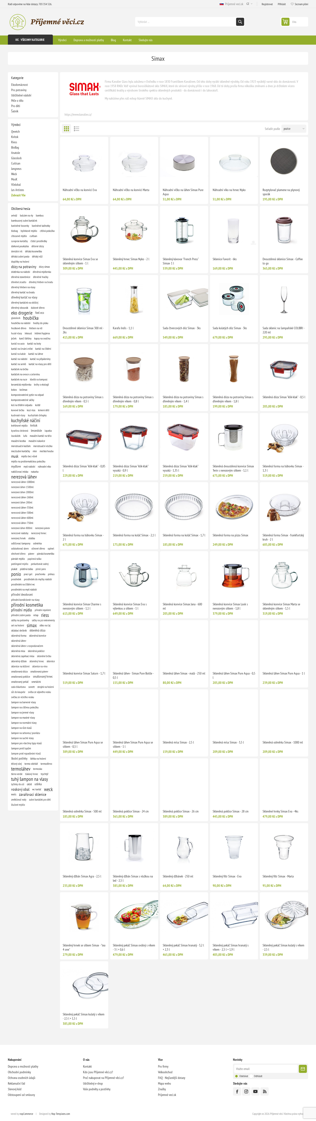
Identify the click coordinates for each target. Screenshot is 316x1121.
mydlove (16, 466)
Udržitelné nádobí (21, 95)
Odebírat (243, 1076)
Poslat (303, 1069)
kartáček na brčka (19, 369)
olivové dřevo (38, 548)
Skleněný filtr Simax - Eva (227, 876)
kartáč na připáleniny (40, 359)
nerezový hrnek (18, 538)
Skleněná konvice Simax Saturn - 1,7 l (84, 673)
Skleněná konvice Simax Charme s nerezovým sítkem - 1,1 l (82, 606)
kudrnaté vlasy (18, 415)
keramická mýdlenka (21, 384)
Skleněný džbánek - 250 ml (178, 876)
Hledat (240, 22)
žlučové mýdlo (18, 804)
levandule (36, 430)
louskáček (15, 436)
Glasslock (16, 158)
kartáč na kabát (18, 354)
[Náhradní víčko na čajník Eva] (84, 161)
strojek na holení (45, 687)
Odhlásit (258, 1076)
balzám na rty (26, 215)
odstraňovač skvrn (20, 548)
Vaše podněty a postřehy (96, 1089)
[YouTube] (255, 1091)
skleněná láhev (18, 640)
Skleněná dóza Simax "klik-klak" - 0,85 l (84, 468)
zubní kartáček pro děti (40, 799)
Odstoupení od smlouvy (21, 1095)
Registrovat (267, 4)
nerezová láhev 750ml (22, 523)
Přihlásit (282, 4)
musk (14, 456)
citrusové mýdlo (19, 236)
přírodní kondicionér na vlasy (25, 599)
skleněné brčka (44, 656)
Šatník (14, 111)
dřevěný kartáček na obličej (24, 302)
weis (13, 794)
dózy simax (44, 266)
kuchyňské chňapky (37, 415)
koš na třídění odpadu (21, 405)
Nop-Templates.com (60, 1114)
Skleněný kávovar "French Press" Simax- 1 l (181, 261)
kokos (14, 389)
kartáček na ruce (19, 379)
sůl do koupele (18, 692)
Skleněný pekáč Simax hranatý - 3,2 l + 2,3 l (183, 947)
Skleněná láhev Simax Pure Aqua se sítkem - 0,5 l (83, 744)
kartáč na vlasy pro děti (40, 364)
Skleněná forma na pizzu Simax (230, 535)
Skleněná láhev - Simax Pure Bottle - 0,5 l (133, 675)
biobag (14, 231)
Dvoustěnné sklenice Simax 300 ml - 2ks (83, 330)
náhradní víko (44, 466)
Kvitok (14, 137)
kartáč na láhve (35, 354)
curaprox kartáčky (19, 241)
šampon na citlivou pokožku (25, 707)
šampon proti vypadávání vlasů (26, 753)
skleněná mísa (18, 651)
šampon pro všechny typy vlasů (26, 743)
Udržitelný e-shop (93, 1083)
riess (45, 615)
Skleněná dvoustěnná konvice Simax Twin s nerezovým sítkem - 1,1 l (233, 468)
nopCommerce (26, 1114)
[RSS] (264, 1091)
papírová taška (34, 558)
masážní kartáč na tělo (41, 436)
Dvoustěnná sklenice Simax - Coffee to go (283, 261)
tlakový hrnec (31, 774)
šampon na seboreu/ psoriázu (25, 733)
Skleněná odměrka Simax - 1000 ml (283, 742)
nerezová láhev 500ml (22, 512)
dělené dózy (37, 246)
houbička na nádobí (20, 323)
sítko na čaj (45, 625)
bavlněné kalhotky (41, 225)
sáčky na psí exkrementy (43, 620)
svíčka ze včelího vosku (22, 697)
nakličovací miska (19, 471)
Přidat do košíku (91, 179)
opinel (51, 548)
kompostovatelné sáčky (22, 400)
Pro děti (15, 106)
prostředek (16, 579)
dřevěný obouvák (19, 307)
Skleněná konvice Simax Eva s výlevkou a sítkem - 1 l (130, 606)
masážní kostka (18, 441)
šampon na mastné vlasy (23, 717)
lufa (25, 436)
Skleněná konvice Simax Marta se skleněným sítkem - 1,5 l (281, 606)
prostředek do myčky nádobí (38, 579)
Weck (14, 174)
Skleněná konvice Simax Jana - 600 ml (182, 606)
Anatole (15, 153)
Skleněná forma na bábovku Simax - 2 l (83, 537)
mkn (35, 451)
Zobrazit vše (18, 195)
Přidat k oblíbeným (76, 179)
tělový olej (16, 763)
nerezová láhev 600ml (22, 518)
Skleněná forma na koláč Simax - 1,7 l (184, 535)
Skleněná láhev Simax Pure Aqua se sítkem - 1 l (133, 744)
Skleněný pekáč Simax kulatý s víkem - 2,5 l (283, 947)
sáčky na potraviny (20, 620)
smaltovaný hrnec (43, 676)
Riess (14, 142)
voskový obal (20, 789)
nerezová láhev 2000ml (22, 492)
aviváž (14, 215)
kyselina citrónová (19, 430)
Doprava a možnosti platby (23, 1066)
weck (48, 789)
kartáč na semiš (18, 364)
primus (51, 574)
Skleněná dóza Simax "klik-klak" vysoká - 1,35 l (180, 468)
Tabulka (66, 128)
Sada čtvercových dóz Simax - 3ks (182, 328)
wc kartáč (36, 789)
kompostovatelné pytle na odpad (27, 395)
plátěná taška (26, 569)
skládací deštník (19, 630)
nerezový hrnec (38, 533)
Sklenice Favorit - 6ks (225, 259)
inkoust (28, 333)
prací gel (28, 574)
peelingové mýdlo (19, 564)
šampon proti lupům (21, 748)
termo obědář (31, 763)
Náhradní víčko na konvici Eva (80, 190)
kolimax (23, 389)
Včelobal (16, 184)
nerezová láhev (24, 476)
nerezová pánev (42, 528)
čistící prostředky (39, 241)
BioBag (15, 147)
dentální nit (16, 251)
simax (32, 625)
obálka (31, 538)
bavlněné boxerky (20, 225)
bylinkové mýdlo (29, 231)
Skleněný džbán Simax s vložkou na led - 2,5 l (133, 878)
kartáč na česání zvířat (22, 348)
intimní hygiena (42, 333)
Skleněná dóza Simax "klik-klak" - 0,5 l (284, 397)
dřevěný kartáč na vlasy (24, 297)
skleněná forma (18, 635)
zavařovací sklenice (32, 794)
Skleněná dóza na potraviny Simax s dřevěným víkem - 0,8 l (133, 399)
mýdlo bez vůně (29, 456)
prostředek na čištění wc (23, 584)
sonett (31, 687)
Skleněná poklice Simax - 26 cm (181, 811)
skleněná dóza (37, 630)
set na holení (17, 625)
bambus (40, 215)
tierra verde (16, 774)
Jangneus (16, 169)
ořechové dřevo (18, 553)
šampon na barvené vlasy (23, 702)
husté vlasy (16, 333)
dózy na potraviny (23, 266)
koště (37, 405)
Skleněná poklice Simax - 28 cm (231, 811)
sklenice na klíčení (20, 666)
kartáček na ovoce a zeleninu (25, 374)
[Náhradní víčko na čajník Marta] (134, 161)
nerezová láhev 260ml (22, 497)
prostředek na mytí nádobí (24, 589)
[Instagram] (246, 1091)
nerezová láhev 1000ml (23, 482)
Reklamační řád (16, 1083)
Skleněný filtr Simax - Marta (278, 876)
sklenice (51, 661)
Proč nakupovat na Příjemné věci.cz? (103, 1078)
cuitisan (33, 236)
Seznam (76, 128)
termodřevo (46, 763)
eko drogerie (22, 312)
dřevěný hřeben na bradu (41, 282)
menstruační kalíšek (21, 446)
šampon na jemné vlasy (22, 712)
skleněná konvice (37, 635)
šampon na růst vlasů (21, 728)
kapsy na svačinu (42, 338)
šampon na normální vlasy (24, 722)
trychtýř (44, 774)
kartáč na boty (34, 343)
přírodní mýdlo (21, 609)
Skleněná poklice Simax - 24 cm (131, 811)
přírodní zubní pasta (21, 615)
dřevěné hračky (40, 277)
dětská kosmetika (33, 251)
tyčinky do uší (17, 784)
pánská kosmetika (45, 553)
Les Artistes (17, 190)
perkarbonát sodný (40, 564)
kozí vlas (31, 410)
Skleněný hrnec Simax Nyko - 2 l (131, 259)
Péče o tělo (17, 100)
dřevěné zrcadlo (18, 282)
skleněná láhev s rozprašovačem (27, 646)
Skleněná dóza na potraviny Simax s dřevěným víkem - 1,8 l (233, 399)
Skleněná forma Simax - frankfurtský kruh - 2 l (283, 537)
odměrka (37, 543)
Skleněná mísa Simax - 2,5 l (178, 742)
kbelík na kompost (38, 379)
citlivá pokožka (47, 231)
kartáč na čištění (43, 348)
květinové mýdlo (19, 425)
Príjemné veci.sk (233, 4)
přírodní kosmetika (27, 604)
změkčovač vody (18, 799)
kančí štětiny (25, 338)
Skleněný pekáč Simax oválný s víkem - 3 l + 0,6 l (134, 947)
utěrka (38, 784)
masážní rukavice (37, 441)
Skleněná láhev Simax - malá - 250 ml (184, 673)
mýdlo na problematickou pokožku (28, 461)
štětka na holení (38, 758)
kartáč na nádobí (19, 359)
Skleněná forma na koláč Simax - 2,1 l (134, 535)
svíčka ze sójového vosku (39, 692)
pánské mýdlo (18, 558)
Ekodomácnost (19, 85)
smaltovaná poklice (20, 676)
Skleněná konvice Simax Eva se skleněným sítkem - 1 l (80, 261)
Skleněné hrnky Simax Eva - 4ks (280, 811)
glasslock (15, 318)
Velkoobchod (165, 1072)
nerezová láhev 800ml (21, 528)
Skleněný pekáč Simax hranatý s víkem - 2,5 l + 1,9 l (231, 947)
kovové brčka (17, 410)
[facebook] (237, 1091)
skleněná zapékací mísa (22, 656)
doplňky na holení (20, 261)
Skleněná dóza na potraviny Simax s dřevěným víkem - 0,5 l (83, 399)
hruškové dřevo (18, 328)
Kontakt (87, 1066)
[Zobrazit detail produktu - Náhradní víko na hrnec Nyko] (234, 161)
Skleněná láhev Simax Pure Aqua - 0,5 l (234, 675)
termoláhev (20, 768)
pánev (31, 553)
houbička (31, 317)
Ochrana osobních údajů (21, 1078)
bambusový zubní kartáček (24, 220)
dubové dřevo (38, 307)
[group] (184, 161)
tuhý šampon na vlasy (29, 779)
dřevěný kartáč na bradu (23, 292)
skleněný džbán (19, 661)
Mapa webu (164, 1083)
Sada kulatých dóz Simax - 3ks (230, 328)
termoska (37, 769)
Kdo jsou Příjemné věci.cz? (98, 1072)
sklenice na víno (39, 666)
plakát (14, 569)
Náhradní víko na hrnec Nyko (229, 190)
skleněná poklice (36, 651)
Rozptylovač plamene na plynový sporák (281, 192)
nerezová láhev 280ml (21, 502)
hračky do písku (40, 323)
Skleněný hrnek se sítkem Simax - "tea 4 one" (84, 947)
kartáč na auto (18, 343)
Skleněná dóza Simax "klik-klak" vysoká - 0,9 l (130, 468)
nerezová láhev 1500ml (22, 487)
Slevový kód (14, 1089)
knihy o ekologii (41, 384)
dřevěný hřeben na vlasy (23, 287)
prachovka (40, 574)
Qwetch (15, 131)
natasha (34, 471)
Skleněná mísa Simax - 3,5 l (228, 742)
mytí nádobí (29, 466)
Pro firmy (163, 1066)
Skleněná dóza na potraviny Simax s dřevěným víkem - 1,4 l (183, 399)
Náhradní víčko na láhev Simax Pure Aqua (183, 192)
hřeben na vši (35, 328)
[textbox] (186, 22)
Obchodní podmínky (19, 1072)
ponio (16, 574)
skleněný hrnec (36, 661)
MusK (14, 179)
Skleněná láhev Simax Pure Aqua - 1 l (284, 673)
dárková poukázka (20, 246)
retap (35, 615)
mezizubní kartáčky (20, 451)
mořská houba (46, 451)
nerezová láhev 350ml (22, 507)
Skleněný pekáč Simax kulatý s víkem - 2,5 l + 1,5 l (83, 1016)
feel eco (39, 313)
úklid (29, 784)
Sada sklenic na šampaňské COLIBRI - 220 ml (283, 330)
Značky (162, 1089)
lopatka (48, 430)
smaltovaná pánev (39, 671)
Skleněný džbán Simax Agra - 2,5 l (82, 876)
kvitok (33, 425)
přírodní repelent (43, 610)
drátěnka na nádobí (20, 272)
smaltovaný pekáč (20, 681)
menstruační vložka (42, 446)
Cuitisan (15, 163)
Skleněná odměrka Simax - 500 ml (82, 811)
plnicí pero (41, 569)
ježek (13, 338)
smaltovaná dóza (19, 671)
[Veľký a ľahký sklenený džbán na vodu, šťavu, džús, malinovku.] (84, 847)
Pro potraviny (19, 90)
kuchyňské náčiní (25, 420)
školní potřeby (19, 758)
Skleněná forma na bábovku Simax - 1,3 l (283, 468)
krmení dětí (43, 410)
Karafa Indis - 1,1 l (123, 328)
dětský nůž (37, 256)
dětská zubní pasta (20, 256)
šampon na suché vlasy (22, 738)
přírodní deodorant (22, 594)
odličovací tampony (20, 543)
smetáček (36, 681)
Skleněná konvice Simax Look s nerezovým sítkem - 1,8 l (230, 606)
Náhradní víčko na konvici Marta (131, 190)
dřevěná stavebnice (20, 277)
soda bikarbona (18, 687)
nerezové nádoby (19, 533)
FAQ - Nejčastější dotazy (171, 1078)
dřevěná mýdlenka (42, 272)
